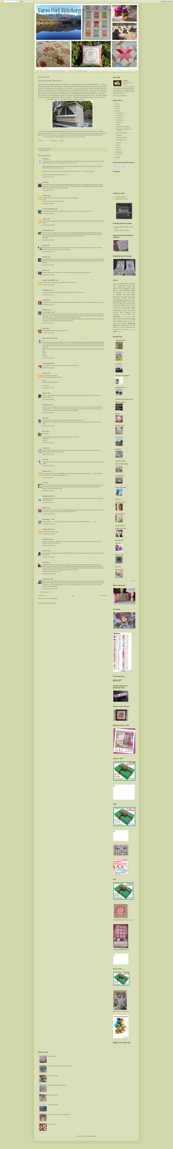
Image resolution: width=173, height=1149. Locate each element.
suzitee (44, 219)
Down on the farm (126, 294)
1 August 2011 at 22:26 (48, 524)
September (119, 120)
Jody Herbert (46, 579)
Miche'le (95, 84)
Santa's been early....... (54, 1075)
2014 (116, 104)
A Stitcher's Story (120, 502)
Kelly (118, 307)
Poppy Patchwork (120, 402)
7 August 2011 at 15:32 (48, 557)
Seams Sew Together (48, 209)
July (117, 124)
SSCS (115, 323)
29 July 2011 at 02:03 (48, 225)
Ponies (133, 314)
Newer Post (41, 595)
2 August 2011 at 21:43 (48, 534)
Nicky (126, 80)
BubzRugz (118, 449)
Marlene (44, 393)
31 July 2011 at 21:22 (48, 502)
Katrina (44, 270)
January (118, 154)
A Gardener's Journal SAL (126, 285)
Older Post (104, 595)
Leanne (44, 373)
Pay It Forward (123, 314)
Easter (122, 296)
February (118, 152)
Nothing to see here (53, 1104)
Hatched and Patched (127, 304)
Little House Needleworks (122, 375)
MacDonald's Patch (120, 528)
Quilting (116, 316)
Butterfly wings (119, 555)
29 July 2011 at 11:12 (48, 294)
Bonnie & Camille (118, 290)
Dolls (114, 294)
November (119, 115)
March (118, 150)
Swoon (130, 325)
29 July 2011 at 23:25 (48, 466)
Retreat (129, 316)
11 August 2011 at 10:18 (48, 573)
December (119, 113)
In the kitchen (129, 305)
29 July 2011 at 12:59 (48, 333)
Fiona (44, 418)
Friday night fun (52, 1124)
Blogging (127, 288)
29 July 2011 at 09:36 (48, 285)
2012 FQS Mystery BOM (120, 283)
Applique (115, 287)
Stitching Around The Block (121, 325)
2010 (116, 157)
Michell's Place (119, 569)
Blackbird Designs (118, 288)
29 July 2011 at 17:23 (48, 368)
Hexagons (115, 305)
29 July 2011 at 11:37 (48, 304)
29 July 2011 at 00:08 (48, 190)
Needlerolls (115, 312)
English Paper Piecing (129, 296)
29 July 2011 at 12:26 (48, 323)
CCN (114, 292)
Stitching (131, 323)
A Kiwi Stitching (119, 475)
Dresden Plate (116, 296)
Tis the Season (124, 329)
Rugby (123, 318)
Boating (133, 288)
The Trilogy (122, 327)
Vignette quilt (132, 329)
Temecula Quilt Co (120, 514)
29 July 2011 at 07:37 (48, 251)
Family (44, 150)
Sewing (115, 321)
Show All (133, 580)
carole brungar (46, 363)
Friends (130, 302)
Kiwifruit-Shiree (46, 529)
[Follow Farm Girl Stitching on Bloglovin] (120, 166)
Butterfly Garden (129, 290)
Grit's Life (118, 543)
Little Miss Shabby (120, 461)
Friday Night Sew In (53, 1095)
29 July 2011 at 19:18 (48, 412)
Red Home (123, 316)
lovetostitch (118, 364)
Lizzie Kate (124, 310)
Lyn (43, 482)
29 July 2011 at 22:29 (48, 454)
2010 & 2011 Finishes (78, 71)
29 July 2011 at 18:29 (48, 399)
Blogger (94, 1136)
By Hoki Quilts (46, 230)
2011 (116, 111)
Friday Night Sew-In (128, 300)
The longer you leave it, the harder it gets (59, 1114)
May (117, 145)
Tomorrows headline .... (122, 137)
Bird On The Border (120, 487)
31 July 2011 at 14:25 (48, 490)
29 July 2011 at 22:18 (48, 442)
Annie (44, 159)
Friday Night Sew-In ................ (124, 133)
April (117, 147)
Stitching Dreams (120, 387)
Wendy (44, 245)
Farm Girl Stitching (59, 10)
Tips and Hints (116, 329)
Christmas (119, 292)
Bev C (44, 431)
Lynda (44, 328)
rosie (43, 459)
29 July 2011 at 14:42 (48, 358)
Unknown (45, 195)
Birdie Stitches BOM (129, 287)
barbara (44, 507)
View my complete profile (120, 95)
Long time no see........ (122, 140)
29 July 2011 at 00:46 (48, 213)
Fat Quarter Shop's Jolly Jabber (124, 399)
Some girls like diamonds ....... (124, 126)
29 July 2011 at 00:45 (48, 203)
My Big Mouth (131, 310)
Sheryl (44, 562)
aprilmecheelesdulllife (48, 280)
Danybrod (132, 292)
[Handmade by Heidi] (124, 218)
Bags (119, 287)
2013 (116, 106)
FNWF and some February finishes (57, 1085)
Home (39, 71)
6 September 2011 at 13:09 (49, 588)
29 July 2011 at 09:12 (48, 275)
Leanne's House (130, 307)
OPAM (133, 312)
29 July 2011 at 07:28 (48, 240)
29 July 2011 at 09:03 (48, 265)
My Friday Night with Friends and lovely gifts (59, 1066)
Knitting (122, 307)
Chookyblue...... (46, 519)
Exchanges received (120, 298)
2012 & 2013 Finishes (55, 71)
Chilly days (119, 135)
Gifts (47, 150)
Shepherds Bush (122, 321)
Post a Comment (44, 592)
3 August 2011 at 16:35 (48, 545)
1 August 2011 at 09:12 (48, 514)
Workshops (119, 331)
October (118, 117)
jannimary (118, 499)
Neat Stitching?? (52, 1056)
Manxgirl (117, 414)
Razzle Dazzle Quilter (48, 338)
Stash (119, 323)
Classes (124, 292)
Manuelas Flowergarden (122, 464)
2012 (116, 108)
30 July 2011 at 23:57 (48, 477)
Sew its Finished (130, 319)
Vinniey (44, 448)
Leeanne (44, 551)
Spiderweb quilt (131, 321)
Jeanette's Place (120, 425)
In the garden (122, 305)
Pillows (129, 314)
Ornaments (116, 314)
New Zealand (125, 312)
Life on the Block (120, 525)
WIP (115, 331)
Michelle (44, 257)
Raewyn (44, 300)
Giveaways (116, 304)
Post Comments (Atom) (51, 598)
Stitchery (124, 323)
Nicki (43, 182)
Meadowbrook (119, 540)
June (117, 143)
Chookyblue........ (119, 352)
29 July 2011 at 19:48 (48, 426)
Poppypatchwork (47, 496)
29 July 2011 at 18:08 (48, 387)
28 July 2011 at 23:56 (48, 177)
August (118, 122)
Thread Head (118, 437)
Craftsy (128, 292)
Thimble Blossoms (130, 327)
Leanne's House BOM (119, 309)
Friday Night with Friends (120, 302)
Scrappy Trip (120, 319)
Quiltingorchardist (120, 340)
